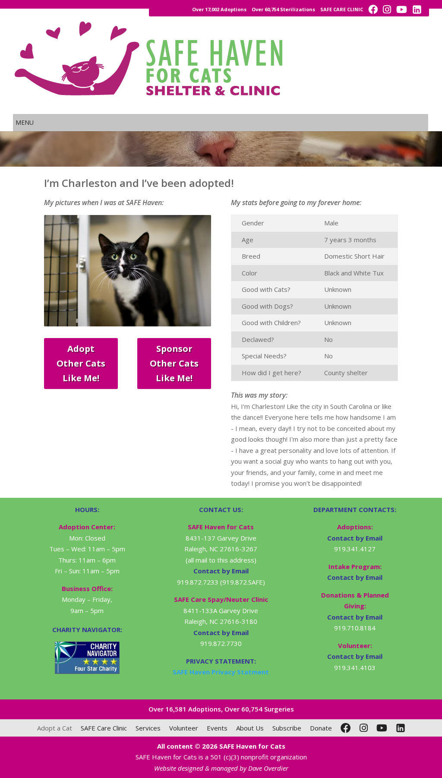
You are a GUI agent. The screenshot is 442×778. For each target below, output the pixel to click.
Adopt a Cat (54, 728)
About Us (250, 728)
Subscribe (286, 728)
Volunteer (183, 728)
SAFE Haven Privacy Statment (221, 671)
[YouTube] (381, 728)
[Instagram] (363, 728)
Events (217, 728)
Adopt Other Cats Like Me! (81, 363)
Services (148, 728)
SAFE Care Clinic (104, 728)
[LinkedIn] (400, 728)
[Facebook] (345, 728)
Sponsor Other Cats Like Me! (174, 363)
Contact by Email (354, 538)
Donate (321, 728)
